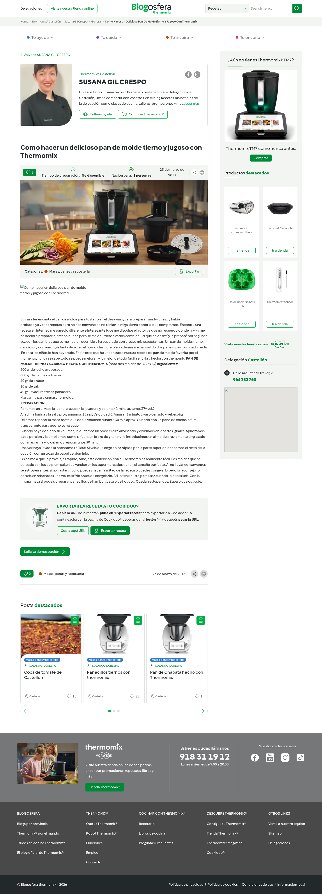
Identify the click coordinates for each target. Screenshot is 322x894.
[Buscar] (297, 8)
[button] (227, 8)
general (96, 21)
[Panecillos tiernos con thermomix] (113, 639)
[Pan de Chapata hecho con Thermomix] (177, 639)
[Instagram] (285, 758)
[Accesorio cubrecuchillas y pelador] (242, 206)
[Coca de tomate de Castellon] (51, 639)
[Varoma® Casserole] (280, 206)
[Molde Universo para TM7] (242, 279)
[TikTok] (300, 758)
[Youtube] (270, 758)
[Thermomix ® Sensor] (280, 279)
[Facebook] (255, 758)
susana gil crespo (76, 21)
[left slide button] (24, 711)
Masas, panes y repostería (42, 659)
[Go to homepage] (151, 8)
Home (24, 21)
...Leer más (191, 103)
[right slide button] (203, 711)
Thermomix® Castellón (46, 21)
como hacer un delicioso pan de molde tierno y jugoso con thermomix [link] (151, 21)
